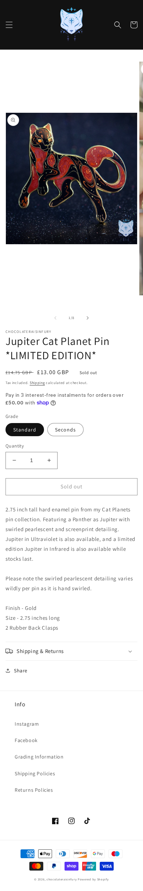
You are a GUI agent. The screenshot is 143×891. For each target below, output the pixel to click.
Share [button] (20, 670)
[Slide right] (88, 318)
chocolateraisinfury (62, 879)
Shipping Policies (35, 773)
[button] (9, 25)
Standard (24, 429)
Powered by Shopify (93, 879)
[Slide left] (55, 318)
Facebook (26, 740)
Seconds (65, 429)
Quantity (15, 446)
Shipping (37, 382)
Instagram (27, 724)
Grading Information (39, 756)
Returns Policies (34, 790)
